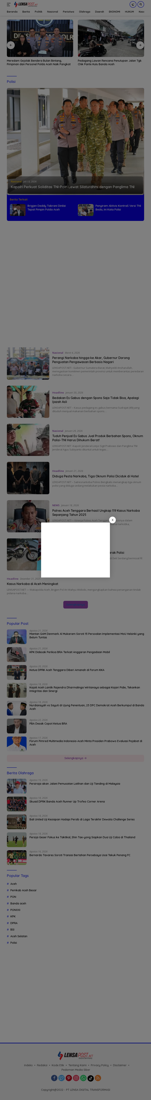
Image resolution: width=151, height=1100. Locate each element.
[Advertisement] (75, 550)
